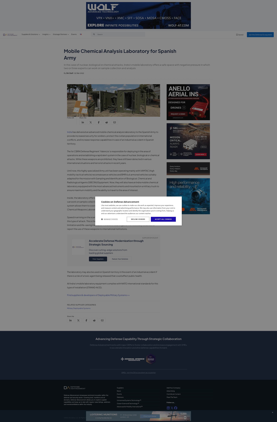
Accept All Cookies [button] (163, 219)
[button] (109, 219)
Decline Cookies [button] (138, 219)
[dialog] (138, 211)
